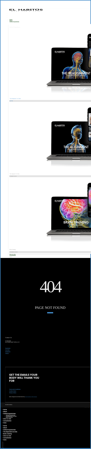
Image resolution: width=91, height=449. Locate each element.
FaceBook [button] (7, 348)
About (5, 411)
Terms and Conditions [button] (14, 389)
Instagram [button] (7, 351)
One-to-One (7, 419)
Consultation (7, 421)
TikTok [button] (7, 353)
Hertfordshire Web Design (31, 396)
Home (5, 409)
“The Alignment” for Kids (14, 173)
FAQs (4, 423)
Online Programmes (14, 27)
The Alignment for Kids (11, 416)
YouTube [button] (7, 350)
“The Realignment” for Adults (15, 98)
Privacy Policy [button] (12, 392)
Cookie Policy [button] (12, 391)
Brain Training (12, 249)
